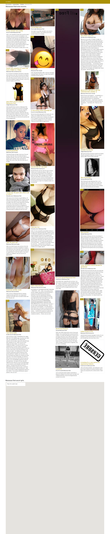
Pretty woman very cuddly (14, 31)
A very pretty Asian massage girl (41, 110)
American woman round (13, 290)
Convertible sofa (36, 27)
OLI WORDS (8, 1)
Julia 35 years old (11, 242)
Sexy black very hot (87, 35)
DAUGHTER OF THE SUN (39, 167)
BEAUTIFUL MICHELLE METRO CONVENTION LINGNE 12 (90, 91)
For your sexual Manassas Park (65, 277)
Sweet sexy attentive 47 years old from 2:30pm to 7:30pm (17, 69)
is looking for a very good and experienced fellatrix (90, 363)
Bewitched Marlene (62, 328)
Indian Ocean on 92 (87, 331)
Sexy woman (85, 232)
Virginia (22, 4)
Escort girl (34, 69)
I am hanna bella (11, 333)
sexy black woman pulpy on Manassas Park (15, 102)
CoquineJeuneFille (12, 150)
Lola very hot (35, 227)
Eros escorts (8, 4)
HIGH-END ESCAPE (37, 285)
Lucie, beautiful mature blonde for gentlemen (91, 266)
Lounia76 (59, 369)
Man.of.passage (86, 177)
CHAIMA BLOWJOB (87, 150)
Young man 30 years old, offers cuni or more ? (17, 193)
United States (16, 4)
